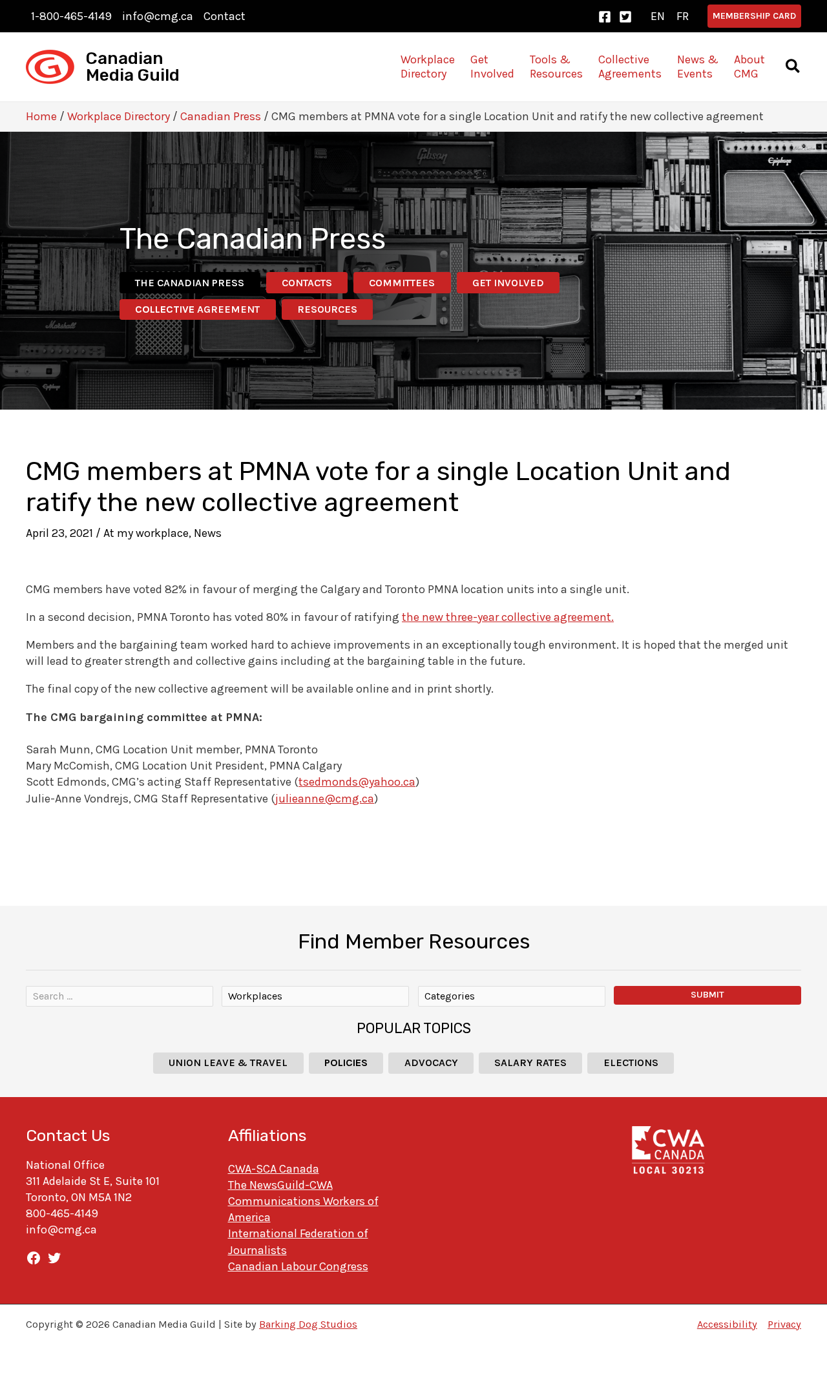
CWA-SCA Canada (273, 1169)
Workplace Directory (118, 116)
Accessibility (727, 1324)
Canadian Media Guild (133, 66)
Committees (402, 283)
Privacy (784, 1324)
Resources (327, 309)
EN (658, 16)
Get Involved (508, 283)
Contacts (307, 283)
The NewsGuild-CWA (280, 1185)
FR (682, 16)
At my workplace (146, 533)
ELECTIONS (630, 1062)
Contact (225, 16)
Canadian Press (220, 116)
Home (41, 116)
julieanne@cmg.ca (324, 798)
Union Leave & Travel (228, 1062)
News (208, 533)
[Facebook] (604, 16)
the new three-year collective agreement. (508, 617)
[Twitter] (625, 16)
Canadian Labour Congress (298, 1266)
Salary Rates (530, 1062)
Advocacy (431, 1062)
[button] (754, 16)
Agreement (197, 309)
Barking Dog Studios (308, 1324)
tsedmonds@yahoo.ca (356, 782)
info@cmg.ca (157, 16)
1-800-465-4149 (71, 16)
